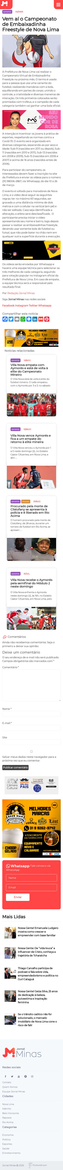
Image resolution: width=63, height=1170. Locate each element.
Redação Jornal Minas (21, 293)
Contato (6, 1082)
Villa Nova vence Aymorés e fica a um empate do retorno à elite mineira (31, 439)
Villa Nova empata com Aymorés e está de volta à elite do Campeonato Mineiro (29, 369)
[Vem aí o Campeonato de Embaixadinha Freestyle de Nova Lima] (31, 52)
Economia (7, 1135)
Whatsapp (44, 305)
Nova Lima (8, 1104)
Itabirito (6, 1108)
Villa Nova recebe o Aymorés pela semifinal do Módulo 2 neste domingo (31, 583)
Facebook (8, 305)
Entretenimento (11, 1153)
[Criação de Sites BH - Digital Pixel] (31, 1165)
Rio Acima (7, 1122)
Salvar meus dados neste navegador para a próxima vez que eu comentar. (29, 758)
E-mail (7, 723)
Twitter (33, 305)
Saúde (5, 1148)
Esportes (7, 1144)
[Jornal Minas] (6, 3)
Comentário (10, 667)
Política (6, 1139)
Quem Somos (9, 1087)
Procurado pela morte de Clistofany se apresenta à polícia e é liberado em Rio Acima (30, 511)
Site (4, 737)
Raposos (6, 1117)
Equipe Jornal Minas (13, 1091)
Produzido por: (40, 1165)
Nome (6, 708)
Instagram (21, 305)
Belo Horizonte (10, 1113)
